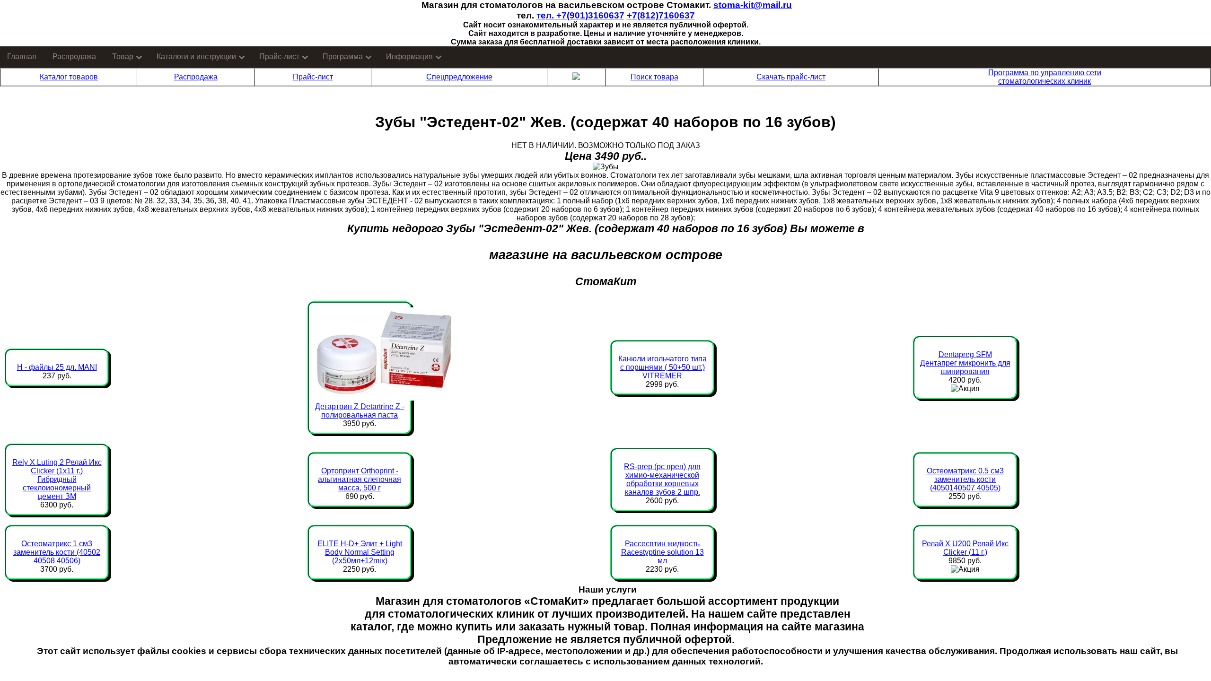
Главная (21, 56)
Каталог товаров (69, 77)
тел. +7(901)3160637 (580, 15)
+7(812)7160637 (661, 15)
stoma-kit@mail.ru (752, 5)
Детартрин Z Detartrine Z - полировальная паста (359, 410)
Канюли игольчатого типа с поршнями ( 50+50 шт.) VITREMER (662, 367)
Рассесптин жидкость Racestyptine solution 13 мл (662, 552)
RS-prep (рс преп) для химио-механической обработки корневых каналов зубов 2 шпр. (662, 479)
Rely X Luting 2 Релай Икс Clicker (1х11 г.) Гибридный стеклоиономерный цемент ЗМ (57, 479)
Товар (122, 56)
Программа (343, 56)
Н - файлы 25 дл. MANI (57, 367)
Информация (409, 56)
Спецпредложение (459, 77)
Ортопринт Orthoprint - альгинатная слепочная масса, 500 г (359, 479)
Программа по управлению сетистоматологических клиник (1044, 77)
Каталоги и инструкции (196, 56)
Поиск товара (654, 77)
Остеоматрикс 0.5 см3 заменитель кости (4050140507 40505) (965, 479)
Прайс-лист (279, 56)
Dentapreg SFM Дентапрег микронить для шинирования (965, 362)
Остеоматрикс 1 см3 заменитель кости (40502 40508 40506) (56, 552)
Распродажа (74, 56)
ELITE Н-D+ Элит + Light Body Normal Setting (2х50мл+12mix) (359, 552)
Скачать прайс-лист (790, 77)
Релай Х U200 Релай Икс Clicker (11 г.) (965, 548)
